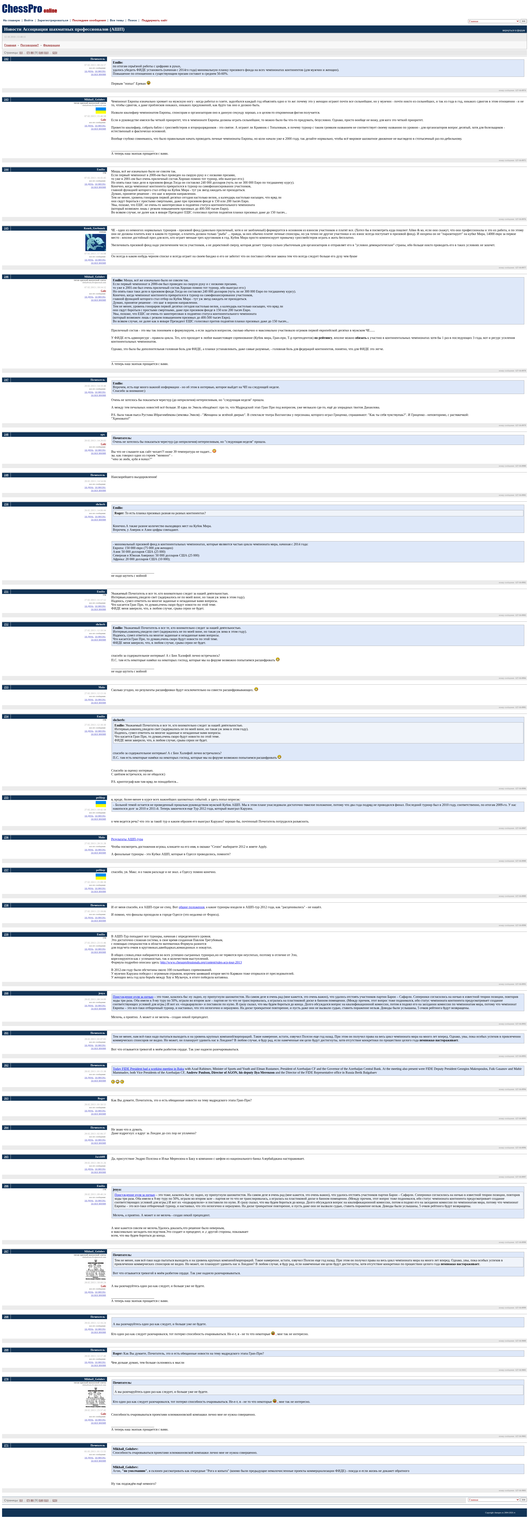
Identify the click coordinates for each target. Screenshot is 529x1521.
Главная (10, 45)
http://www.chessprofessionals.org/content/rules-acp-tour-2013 (201, 962)
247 (6, 379)
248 (6, 434)
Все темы (117, 20)
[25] (54, 52)
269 (6, 1349)
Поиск (132, 20)
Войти (28, 20)
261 (6, 1032)
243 (6, 99)
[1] (21, 52)
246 (6, 276)
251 (6, 591)
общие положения (191, 907)
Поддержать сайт (154, 20)
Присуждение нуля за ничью (133, 996)
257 (6, 870)
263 (6, 1098)
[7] (28, 52)
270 (6, 1379)
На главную (11, 20)
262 (6, 1065)
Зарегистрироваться (52, 20)
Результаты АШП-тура (127, 839)
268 (6, 1316)
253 (6, 687)
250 (6, 504)
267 (6, 1251)
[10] (41, 52)
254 (6, 716)
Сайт (103, 119)
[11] (46, 52)
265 (6, 1156)
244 (6, 169)
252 (6, 624)
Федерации (51, 45)
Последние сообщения (89, 20)
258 (6, 905)
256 (6, 837)
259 (6, 934)
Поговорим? (29, 45)
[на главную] (29, 11)
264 (6, 1127)
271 (6, 1445)
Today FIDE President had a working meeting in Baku (148, 1069)
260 (6, 993)
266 (6, 1185)
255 (6, 797)
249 (6, 475)
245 (6, 228)
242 (6, 58)
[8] (32, 52)
